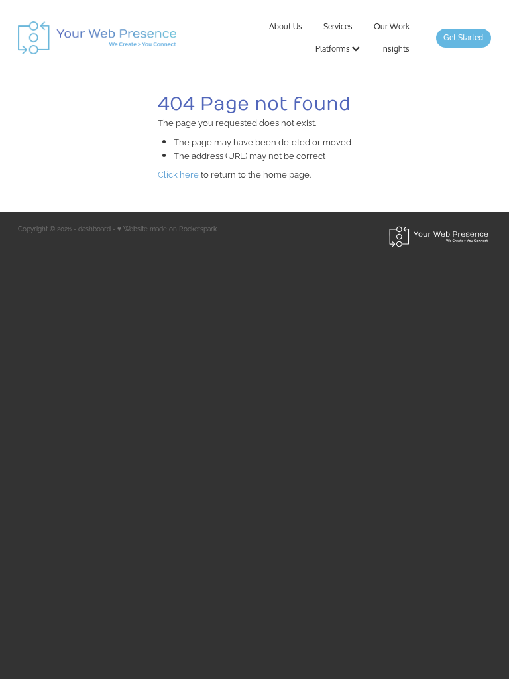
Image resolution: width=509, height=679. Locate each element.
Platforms (333, 48)
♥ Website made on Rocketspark (167, 228)
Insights (395, 48)
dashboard (94, 228)
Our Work (392, 26)
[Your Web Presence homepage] (112, 37)
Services (338, 26)
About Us (285, 26)
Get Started (463, 37)
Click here (178, 174)
